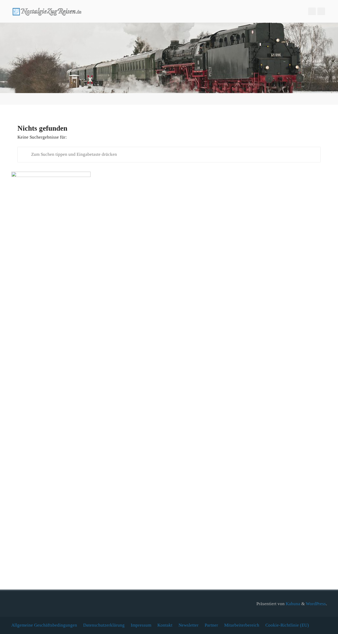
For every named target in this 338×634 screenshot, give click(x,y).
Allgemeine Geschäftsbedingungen (44, 625)
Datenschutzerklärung (104, 625)
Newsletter (189, 625)
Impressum (141, 625)
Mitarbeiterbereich (241, 625)
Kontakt (164, 625)
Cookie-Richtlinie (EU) (287, 625)
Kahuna (292, 603)
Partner (211, 625)
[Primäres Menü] (328, 11)
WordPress (316, 603)
